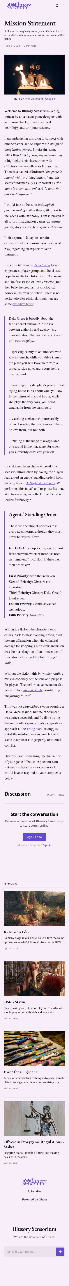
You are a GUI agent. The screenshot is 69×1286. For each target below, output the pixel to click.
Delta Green (42, 265)
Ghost (43, 1199)
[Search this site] (57, 6)
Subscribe (34, 1191)
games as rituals (31, 690)
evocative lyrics (23, 303)
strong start (34, 728)
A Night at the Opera (40, 483)
